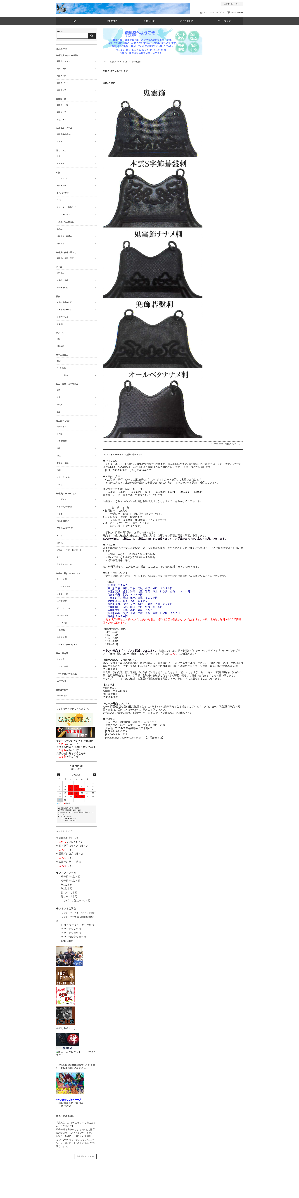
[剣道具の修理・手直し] (65, 1024)
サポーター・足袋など (66, 207)
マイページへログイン (214, 12)
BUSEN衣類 (62, 623)
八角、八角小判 (63, 477)
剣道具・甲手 (62, 83)
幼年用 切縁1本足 (71, 876)
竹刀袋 (59, 141)
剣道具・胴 (61, 76)
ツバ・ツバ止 (62, 178)
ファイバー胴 (62, 666)
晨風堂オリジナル (64, 564)
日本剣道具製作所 (64, 507)
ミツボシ (60, 514)
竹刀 (59, 156)
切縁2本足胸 (110, 83)
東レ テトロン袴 (63, 608)
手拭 (59, 200)
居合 (59, 390)
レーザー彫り (62, 375)
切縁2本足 (66, 888)
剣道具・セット (63, 61)
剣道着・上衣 (62, 105)
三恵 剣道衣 (62, 601)
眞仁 (59, 557)
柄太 (59, 448)
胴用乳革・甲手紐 (64, 236)
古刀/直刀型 (62, 441)
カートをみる (237, 12)
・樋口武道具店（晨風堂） (71, 1103)
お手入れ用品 (62, 280)
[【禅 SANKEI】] (67, 1049)
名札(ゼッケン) (63, 193)
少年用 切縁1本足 (71, 880)
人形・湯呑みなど (64, 302)
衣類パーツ (61, 119)
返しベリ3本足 (69, 896)
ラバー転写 (61, 368)
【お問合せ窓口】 (153, 737)
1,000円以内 (62, 696)
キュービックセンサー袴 (67, 644)
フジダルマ (61, 499)
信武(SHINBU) (63, 521)
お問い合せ (149, 21)
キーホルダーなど (64, 310)
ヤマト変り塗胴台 (71, 933)
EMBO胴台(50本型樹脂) (67, 674)
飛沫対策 (60, 243)
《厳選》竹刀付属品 (65, 222)
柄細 (59, 470)
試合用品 (60, 273)
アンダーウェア (63, 215)
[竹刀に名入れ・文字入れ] (75, 737)
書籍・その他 (62, 287)
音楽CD (60, 324)
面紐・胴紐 (61, 185)
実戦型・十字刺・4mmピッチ (69, 550)
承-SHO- (60, 543)
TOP (75, 21)
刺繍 (59, 361)
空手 (59, 412)
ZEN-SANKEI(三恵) (65, 528)
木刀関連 (60, 164)
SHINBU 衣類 (62, 615)
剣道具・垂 (61, 90)
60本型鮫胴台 (62, 681)
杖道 (59, 397)
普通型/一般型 (63, 463)
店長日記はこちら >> (85, 1156)
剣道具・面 (61, 68)
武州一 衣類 (62, 579)
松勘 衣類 (61, 630)
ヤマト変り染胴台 (71, 929)
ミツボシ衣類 (62, 594)
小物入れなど (62, 317)
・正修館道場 (63, 1106)
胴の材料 (60, 346)
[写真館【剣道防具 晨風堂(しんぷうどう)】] (69, 965)
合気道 (59, 405)
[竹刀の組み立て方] (65, 1004)
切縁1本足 (66, 884)
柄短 (59, 456)
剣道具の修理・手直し (66, 258)
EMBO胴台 (67, 941)
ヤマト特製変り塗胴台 (73, 937)
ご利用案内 (112, 21)
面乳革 (59, 229)
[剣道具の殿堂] (65, 984)
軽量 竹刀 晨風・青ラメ (232, 4)
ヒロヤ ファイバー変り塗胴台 (77, 925)
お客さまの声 (186, 21)
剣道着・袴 (61, 112)
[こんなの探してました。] (74, 725)
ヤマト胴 (60, 659)
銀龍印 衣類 (62, 637)
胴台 (59, 339)
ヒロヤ (59, 535)
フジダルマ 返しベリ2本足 (75, 900)
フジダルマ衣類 (63, 586)
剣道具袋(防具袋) (64, 134)
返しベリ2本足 (69, 892)
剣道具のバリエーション (119, 62)
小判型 (59, 434)
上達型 (59, 484)
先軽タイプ (61, 426)
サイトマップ (224, 21)
